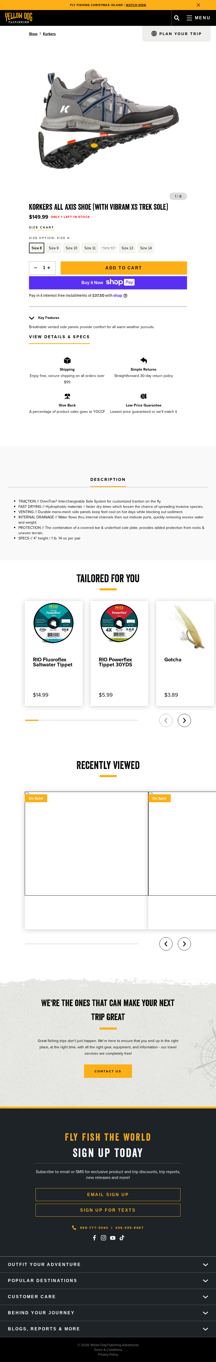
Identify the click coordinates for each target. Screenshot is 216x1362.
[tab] (108, 480)
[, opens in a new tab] (94, 1237)
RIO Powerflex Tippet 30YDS (115, 662)
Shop (33, 33)
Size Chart (41, 227)
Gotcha (172, 659)
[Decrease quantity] (34, 267)
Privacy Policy (59, 1354)
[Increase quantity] (50, 267)
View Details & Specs (59, 337)
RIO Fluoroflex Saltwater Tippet (52, 662)
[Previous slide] (166, 720)
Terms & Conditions (61, 1349)
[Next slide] (184, 720)
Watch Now (136, 5)
